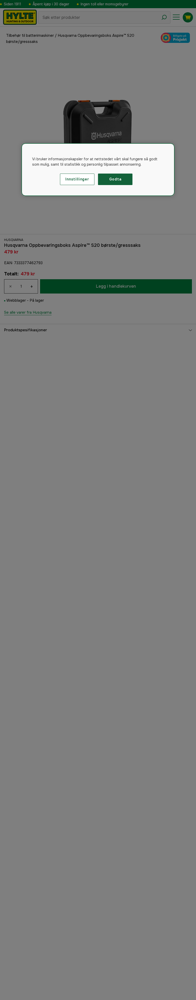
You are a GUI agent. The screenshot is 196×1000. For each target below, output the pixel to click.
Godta (115, 179)
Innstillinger (77, 179)
